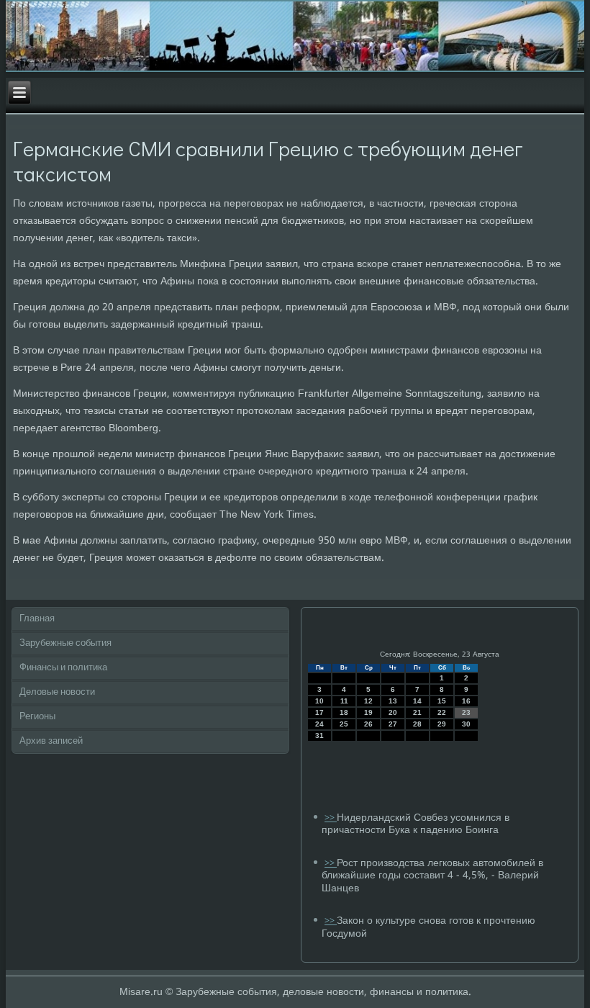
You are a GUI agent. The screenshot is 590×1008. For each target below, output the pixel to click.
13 (393, 701)
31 (319, 735)
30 (466, 724)
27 (393, 724)
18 (344, 712)
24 (319, 724)
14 (417, 701)
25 (344, 724)
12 (368, 701)
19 (368, 712)
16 (466, 701)
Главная (37, 619)
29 (441, 724)
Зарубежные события (65, 643)
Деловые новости (57, 692)
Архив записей (51, 741)
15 (441, 701)
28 (417, 724)
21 (417, 712)
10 (319, 701)
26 (368, 724)
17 (319, 712)
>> (330, 818)
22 (441, 712)
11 (344, 701)
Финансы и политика (63, 668)
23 (466, 712)
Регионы (37, 716)
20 (393, 712)
